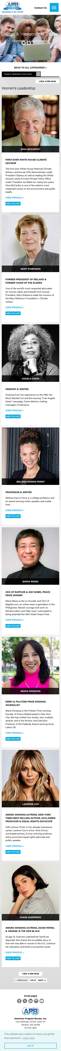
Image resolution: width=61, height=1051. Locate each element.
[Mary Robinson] (30, 243)
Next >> (42, 980)
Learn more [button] (29, 1038)
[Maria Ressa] (30, 556)
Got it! (30, 1045)
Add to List (13, 203)
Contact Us (40, 7)
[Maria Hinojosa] (30, 665)
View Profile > (14, 197)
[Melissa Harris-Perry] (30, 456)
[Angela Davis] (30, 353)
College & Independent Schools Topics (18, 74)
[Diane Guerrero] (30, 892)
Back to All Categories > (30, 67)
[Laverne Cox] (30, 778)
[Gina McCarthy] (30, 123)
